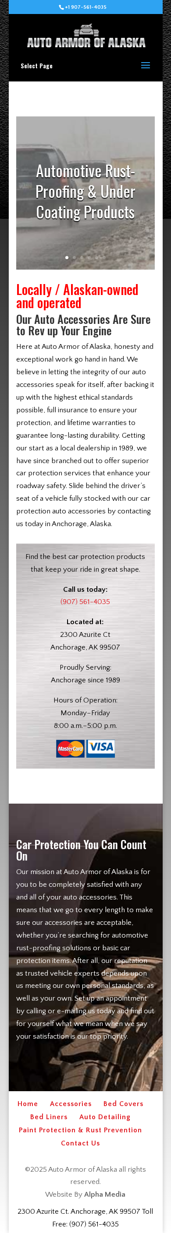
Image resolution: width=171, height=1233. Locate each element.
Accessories (71, 1104)
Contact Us (80, 1143)
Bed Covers (123, 1104)
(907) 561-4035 (85, 602)
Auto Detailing (105, 1117)
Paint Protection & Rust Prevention (80, 1130)
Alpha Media (104, 1194)
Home (28, 1104)
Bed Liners (49, 1117)
